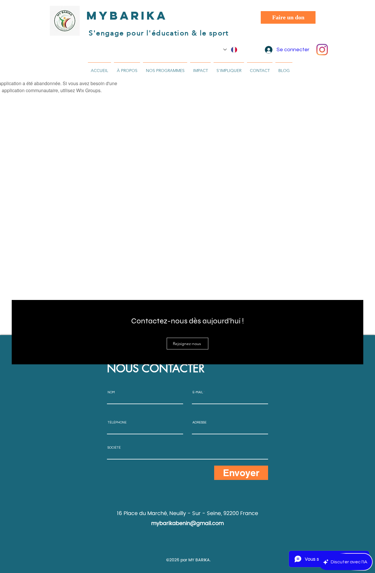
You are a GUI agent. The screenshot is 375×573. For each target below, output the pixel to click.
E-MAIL (197, 392)
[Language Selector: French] (230, 49)
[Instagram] (322, 49)
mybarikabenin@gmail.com (187, 523)
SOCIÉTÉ (114, 447)
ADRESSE (199, 422)
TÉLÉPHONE (117, 422)
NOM (111, 392)
